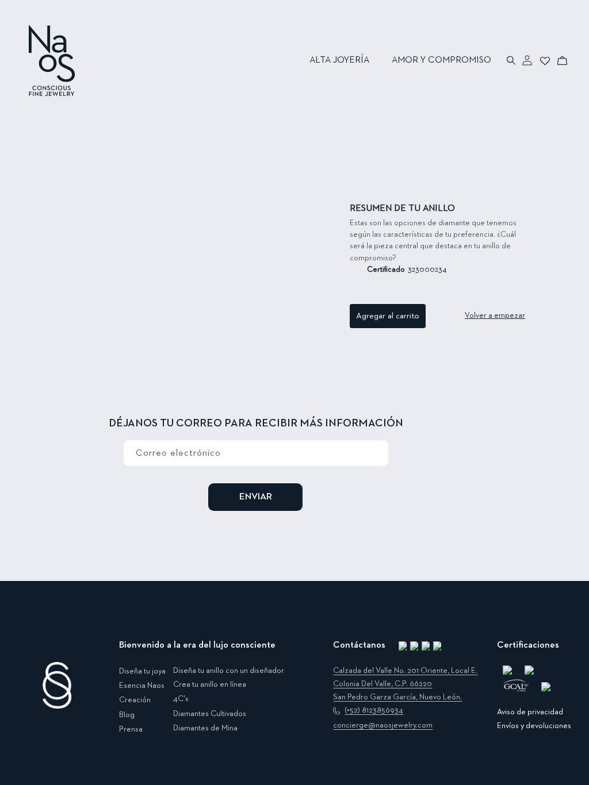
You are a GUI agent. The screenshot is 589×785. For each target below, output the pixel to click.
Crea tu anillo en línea (209, 684)
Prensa (131, 729)
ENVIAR (255, 497)
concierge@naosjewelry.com (383, 725)
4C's (181, 699)
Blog (127, 715)
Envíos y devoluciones (534, 726)
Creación (135, 700)
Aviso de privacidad (530, 712)
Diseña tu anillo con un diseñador (228, 671)
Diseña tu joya (142, 671)
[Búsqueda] (512, 60)
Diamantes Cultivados (209, 714)
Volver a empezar (495, 315)
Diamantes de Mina (205, 728)
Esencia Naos (142, 686)
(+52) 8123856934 (374, 710)
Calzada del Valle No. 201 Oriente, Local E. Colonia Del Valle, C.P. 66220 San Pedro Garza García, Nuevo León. (405, 684)
